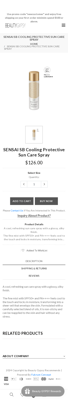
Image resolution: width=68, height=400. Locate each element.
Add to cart (22, 201)
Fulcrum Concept (41, 374)
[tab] (34, 261)
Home (34, 43)
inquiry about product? (34, 216)
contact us (17, 210)
